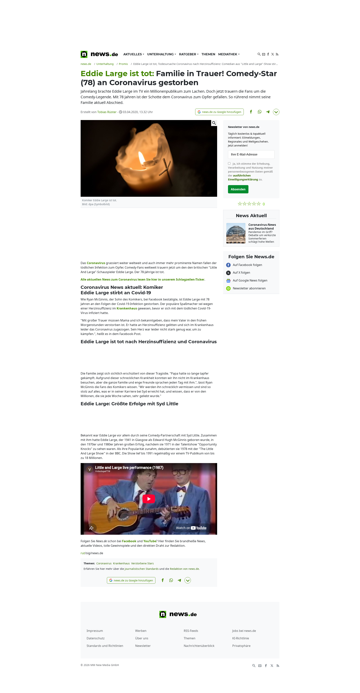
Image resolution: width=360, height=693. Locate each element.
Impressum (95, 631)
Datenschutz (96, 638)
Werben (140, 631)
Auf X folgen (241, 272)
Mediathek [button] (228, 54)
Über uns (141, 638)
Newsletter (143, 646)
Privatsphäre (241, 646)
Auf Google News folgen (249, 280)
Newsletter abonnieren (249, 288)
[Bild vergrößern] (214, 123)
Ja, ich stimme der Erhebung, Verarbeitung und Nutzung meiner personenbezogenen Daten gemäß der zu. (250, 171)
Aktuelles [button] (133, 54)
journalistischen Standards (142, 569)
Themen (208, 54)
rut (83, 553)
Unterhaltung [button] (161, 54)
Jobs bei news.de (244, 631)
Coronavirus (104, 563)
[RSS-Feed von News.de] (277, 54)
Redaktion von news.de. (185, 569)
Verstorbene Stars (142, 563)
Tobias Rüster (107, 112)
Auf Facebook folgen (247, 265)
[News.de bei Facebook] (268, 54)
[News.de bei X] (272, 54)
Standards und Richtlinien (105, 646)
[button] (219, 112)
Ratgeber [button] (188, 54)
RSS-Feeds (191, 631)
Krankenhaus (121, 563)
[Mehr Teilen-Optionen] (276, 112)
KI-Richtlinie (240, 638)
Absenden (238, 189)
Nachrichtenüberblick (199, 646)
